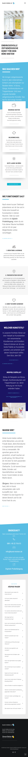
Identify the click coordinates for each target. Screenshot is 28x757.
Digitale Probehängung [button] (14, 569)
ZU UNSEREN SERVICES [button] (7, 238)
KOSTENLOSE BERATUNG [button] (13, 184)
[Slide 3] (13, 421)
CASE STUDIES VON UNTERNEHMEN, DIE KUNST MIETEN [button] (14, 397)
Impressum (24, 747)
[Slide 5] (16, 421)
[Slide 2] (12, 421)
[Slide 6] (17, 421)
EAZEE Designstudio (17, 747)
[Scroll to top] (25, 754)
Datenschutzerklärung (14, 749)
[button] (25, 3)
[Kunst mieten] (8, 3)
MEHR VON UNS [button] (5, 506)
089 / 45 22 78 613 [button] (14, 543)
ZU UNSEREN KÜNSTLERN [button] (7, 363)
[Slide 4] (14, 421)
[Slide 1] (10, 421)
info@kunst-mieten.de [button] (14, 551)
